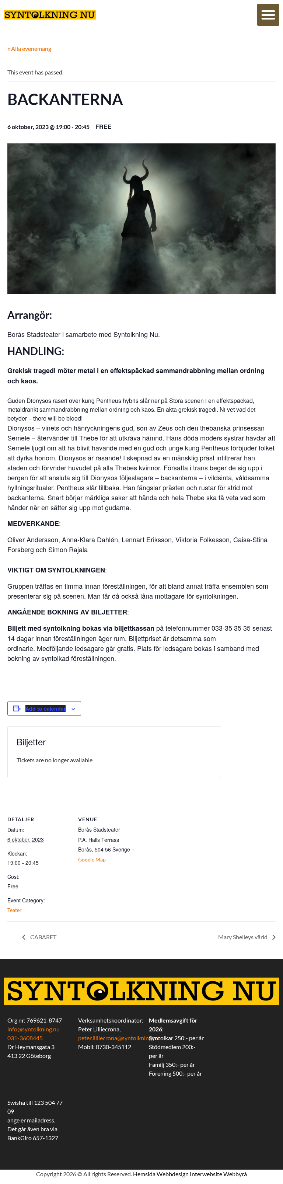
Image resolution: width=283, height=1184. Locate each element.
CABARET (42, 936)
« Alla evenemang (29, 48)
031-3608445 (25, 1037)
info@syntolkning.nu (33, 1028)
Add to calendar (45, 708)
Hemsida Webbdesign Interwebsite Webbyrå (190, 1173)
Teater (14, 910)
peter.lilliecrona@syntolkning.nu (119, 1037)
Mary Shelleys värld (243, 936)
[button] (268, 15)
